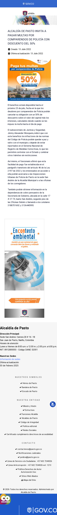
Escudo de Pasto (29, 391)
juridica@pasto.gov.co (29, 457)
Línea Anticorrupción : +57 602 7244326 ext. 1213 (29, 465)
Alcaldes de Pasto (30, 418)
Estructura (29, 410)
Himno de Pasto (30, 383)
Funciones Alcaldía (30, 414)
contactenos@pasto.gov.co (29, 449)
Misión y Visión (29, 406)
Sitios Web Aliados (30, 476)
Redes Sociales (29, 430)
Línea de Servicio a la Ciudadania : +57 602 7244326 (29, 461)
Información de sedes (10, 359)
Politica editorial (30, 426)
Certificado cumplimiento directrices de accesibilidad (30, 434)
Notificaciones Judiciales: (30, 453)
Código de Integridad (30, 422)
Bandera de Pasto (30, 387)
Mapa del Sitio (30, 480)
